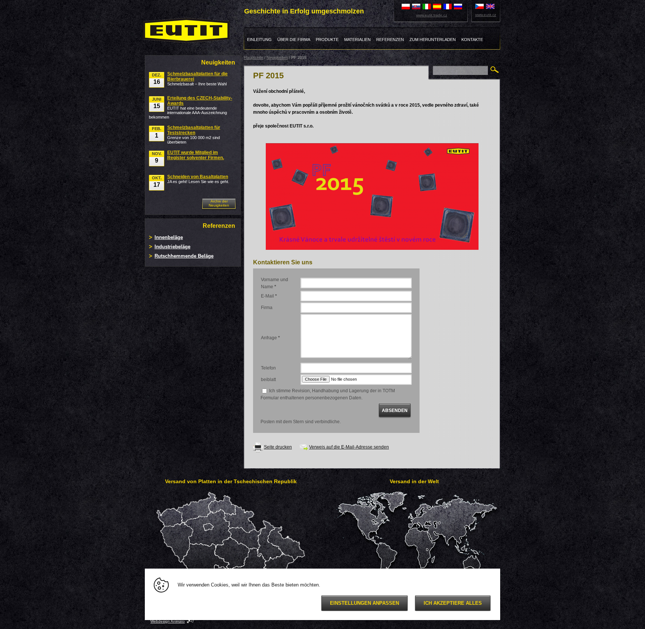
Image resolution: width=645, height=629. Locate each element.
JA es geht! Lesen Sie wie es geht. (198, 179)
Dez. (156, 79)
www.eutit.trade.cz (431, 15)
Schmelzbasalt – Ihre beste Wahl (197, 78)
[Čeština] (479, 6)
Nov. (157, 157)
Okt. (157, 182)
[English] (490, 6)
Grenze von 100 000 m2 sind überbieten (193, 134)
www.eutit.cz (485, 15)
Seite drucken (278, 447)
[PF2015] (372, 196)
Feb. (156, 132)
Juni (156, 103)
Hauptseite (253, 57)
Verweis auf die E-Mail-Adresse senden (349, 447)
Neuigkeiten (277, 57)
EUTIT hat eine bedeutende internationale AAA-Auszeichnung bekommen (190, 107)
